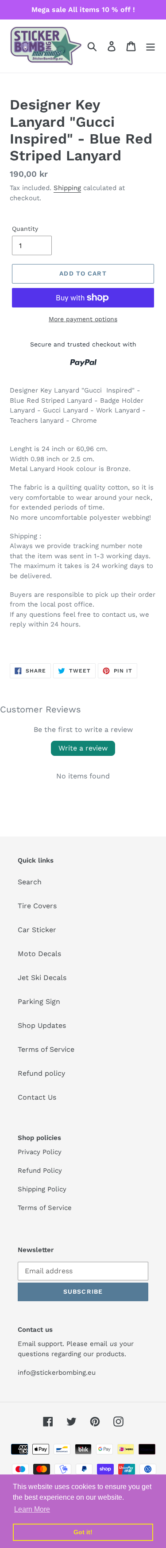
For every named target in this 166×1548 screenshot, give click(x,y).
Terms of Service (46, 1049)
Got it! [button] (83, 1532)
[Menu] (150, 46)
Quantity (25, 228)
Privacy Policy (40, 1152)
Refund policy (41, 1073)
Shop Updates (42, 1025)
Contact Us (37, 1097)
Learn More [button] (32, 1509)
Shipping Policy (42, 1189)
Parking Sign (39, 1001)
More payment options (83, 319)
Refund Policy (40, 1171)
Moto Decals (39, 953)
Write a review (83, 748)
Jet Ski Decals (42, 977)
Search (30, 882)
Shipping (67, 188)
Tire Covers (37, 906)
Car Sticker (37, 930)
